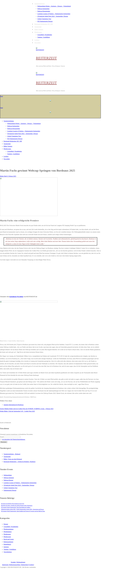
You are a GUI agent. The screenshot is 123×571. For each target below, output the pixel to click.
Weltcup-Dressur (8, 480)
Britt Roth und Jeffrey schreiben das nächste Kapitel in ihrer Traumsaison (16, 505)
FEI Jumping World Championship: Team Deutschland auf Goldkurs (15, 507)
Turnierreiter (7, 456)
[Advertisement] (50, 277)
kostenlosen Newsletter (16, 296)
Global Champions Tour (10, 488)
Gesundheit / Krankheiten (11, 526)
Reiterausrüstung (8, 542)
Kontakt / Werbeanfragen (18, 562)
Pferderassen (7, 534)
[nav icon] (100, 105)
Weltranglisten (8, 475)
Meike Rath (3, 176)
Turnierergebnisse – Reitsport (12, 454)
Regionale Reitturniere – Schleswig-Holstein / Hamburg (19, 461)
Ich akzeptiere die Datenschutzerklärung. (13, 439)
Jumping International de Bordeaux (14, 405)
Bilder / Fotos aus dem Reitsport (13, 459)
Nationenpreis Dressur (10, 490)
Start (1, 96)
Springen (6, 547)
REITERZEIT (46, 58)
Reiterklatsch (7, 544)
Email (1, 437)
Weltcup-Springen (9, 477)
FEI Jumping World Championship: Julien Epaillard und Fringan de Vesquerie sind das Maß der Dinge (23, 511)
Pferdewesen (7, 537)
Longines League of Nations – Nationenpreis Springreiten (20, 483)
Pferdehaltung (8, 531)
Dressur (6, 524)
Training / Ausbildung (10, 549)
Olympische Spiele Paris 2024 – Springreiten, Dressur (19, 485)
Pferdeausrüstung (8, 529)
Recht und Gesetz (9, 539)
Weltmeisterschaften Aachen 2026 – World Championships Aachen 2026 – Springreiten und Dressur (22, 509)
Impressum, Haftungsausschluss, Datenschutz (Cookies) (18, 564)
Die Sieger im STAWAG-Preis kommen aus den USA (12, 503)
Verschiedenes (8, 552)
